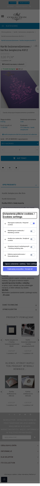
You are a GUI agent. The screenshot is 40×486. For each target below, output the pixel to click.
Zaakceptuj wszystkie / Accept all (19, 269)
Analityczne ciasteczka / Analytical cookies (18, 239)
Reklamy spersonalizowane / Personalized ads (16, 255)
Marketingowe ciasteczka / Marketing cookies (16, 231)
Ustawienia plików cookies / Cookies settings (19, 215)
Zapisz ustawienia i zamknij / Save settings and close (21, 264)
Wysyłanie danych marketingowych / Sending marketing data (18, 247)
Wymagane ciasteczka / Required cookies (18, 223)
